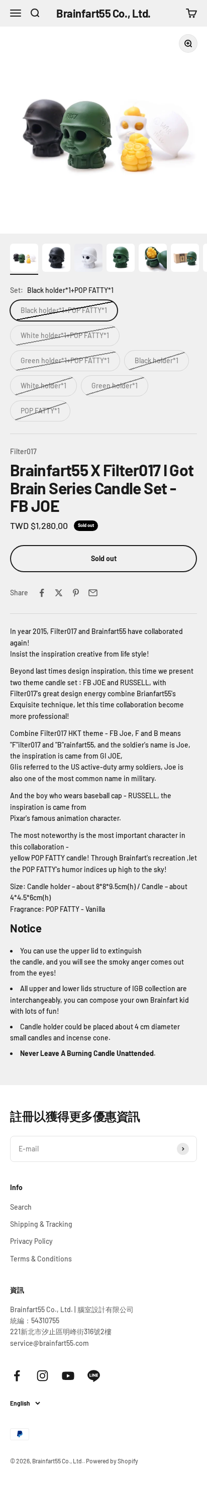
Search (21, 1207)
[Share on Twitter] (58, 592)
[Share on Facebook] (41, 592)
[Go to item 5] (153, 259)
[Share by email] (92, 592)
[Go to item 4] (121, 259)
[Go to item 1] (24, 259)
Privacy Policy (31, 1241)
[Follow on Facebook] (17, 1375)
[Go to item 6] (185, 259)
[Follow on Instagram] (42, 1375)
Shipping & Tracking (41, 1224)
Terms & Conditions (41, 1258)
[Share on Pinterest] (75, 592)
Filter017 (23, 451)
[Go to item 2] (56, 259)
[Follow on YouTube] (68, 1375)
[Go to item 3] (88, 259)
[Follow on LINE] (93, 1375)
